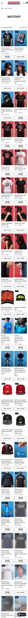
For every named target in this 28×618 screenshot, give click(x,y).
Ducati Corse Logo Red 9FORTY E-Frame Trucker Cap (7, 401)
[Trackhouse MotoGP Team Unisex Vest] (20, 479)
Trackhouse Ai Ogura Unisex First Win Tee (7, 49)
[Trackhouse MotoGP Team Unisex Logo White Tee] (7, 572)
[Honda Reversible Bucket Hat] (7, 213)
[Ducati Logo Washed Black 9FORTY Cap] (20, 420)
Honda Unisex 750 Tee (6, 139)
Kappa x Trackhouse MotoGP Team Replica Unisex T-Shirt (19, 339)
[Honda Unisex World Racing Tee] (20, 157)
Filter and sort (7, 27)
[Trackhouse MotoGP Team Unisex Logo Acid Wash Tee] (20, 509)
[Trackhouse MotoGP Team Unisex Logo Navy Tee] (7, 541)
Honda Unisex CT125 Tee (20, 110)
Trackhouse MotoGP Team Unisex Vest (18, 491)
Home (2, 8)
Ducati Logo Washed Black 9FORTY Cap (18, 431)
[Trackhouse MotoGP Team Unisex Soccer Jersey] (7, 509)
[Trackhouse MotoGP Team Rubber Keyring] (20, 450)
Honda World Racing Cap (18, 252)
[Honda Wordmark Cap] (7, 241)
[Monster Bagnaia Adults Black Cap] (7, 298)
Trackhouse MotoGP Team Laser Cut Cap (7, 615)
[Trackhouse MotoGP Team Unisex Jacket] (7, 479)
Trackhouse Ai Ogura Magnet (19, 48)
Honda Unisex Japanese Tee (5, 167)
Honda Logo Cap (19, 223)
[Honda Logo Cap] (20, 213)
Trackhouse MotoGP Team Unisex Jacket (5, 491)
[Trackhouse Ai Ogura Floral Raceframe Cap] (7, 68)
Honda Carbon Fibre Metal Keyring (20, 280)
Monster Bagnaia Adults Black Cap (6, 308)
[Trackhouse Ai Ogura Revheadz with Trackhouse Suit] (20, 359)
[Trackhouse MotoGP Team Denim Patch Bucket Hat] (20, 572)
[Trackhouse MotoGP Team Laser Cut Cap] (7, 604)
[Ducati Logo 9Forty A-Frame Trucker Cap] (7, 420)
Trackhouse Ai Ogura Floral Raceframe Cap (6, 79)
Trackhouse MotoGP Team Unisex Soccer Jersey (5, 521)
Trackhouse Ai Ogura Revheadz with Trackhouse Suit (19, 371)
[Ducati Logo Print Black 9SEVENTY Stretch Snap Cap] (7, 450)
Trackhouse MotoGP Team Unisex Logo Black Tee (20, 553)
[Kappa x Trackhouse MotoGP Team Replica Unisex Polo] (7, 326)
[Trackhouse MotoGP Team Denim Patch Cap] (20, 604)
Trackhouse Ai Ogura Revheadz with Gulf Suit (6, 370)
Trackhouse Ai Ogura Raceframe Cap (7, 111)
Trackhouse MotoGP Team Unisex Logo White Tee (7, 584)
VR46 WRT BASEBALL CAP (20, 308)
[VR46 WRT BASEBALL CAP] (20, 298)
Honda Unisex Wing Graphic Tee (20, 196)
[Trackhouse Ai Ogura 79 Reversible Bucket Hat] (20, 68)
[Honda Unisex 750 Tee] (7, 129)
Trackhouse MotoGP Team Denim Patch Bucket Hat (20, 583)
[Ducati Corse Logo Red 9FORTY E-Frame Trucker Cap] (7, 390)
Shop (6, 8)
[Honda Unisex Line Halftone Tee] (7, 185)
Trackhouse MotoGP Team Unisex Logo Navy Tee (6, 553)
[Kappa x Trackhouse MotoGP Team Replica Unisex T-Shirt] (20, 326)
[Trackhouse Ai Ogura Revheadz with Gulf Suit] (7, 359)
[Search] (23, 3)
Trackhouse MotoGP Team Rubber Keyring (19, 461)
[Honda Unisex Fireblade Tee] (20, 129)
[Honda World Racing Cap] (20, 241)
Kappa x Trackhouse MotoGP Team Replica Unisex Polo (5, 339)
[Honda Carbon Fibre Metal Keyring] (20, 269)
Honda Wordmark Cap (6, 252)
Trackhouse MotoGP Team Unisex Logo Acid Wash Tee (19, 521)
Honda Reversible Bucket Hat (6, 224)
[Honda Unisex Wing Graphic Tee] (20, 185)
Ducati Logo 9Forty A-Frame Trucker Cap (7, 431)
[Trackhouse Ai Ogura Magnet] (20, 38)
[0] (26, 3)
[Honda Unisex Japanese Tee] (7, 157)
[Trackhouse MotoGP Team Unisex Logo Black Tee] (20, 541)
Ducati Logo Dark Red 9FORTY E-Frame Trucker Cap (20, 401)
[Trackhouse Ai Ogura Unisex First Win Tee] (7, 38)
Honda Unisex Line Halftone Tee (6, 196)
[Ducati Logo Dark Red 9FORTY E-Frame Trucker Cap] (20, 390)
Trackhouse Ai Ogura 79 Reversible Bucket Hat (20, 80)
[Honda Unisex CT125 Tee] (20, 99)
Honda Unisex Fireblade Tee (18, 139)
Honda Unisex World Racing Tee (20, 167)
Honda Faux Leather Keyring (6, 280)
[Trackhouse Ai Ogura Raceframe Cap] (7, 99)
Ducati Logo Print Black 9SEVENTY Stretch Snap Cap (6, 461)
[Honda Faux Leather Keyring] (7, 269)
